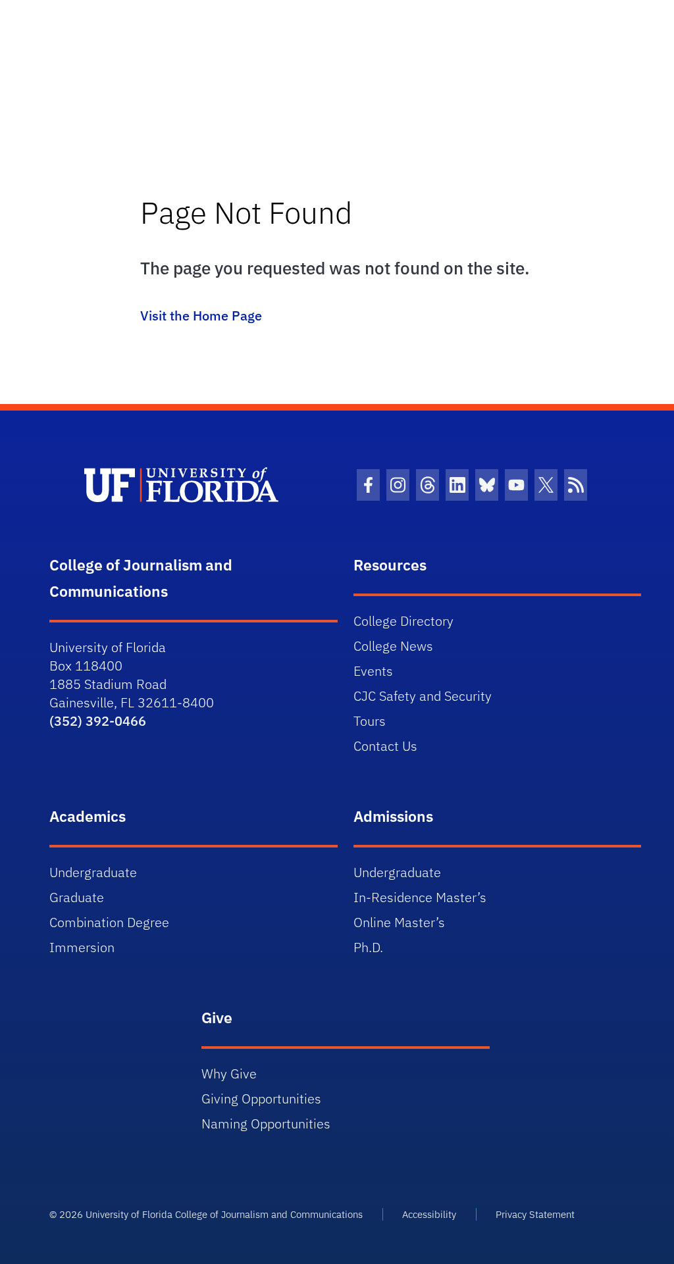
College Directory (403, 621)
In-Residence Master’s (419, 897)
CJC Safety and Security (422, 696)
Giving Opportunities (261, 1098)
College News (393, 646)
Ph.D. (368, 947)
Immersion (82, 947)
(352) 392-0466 (97, 721)
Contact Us (385, 746)
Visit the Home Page (201, 315)
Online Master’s (399, 922)
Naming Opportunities (265, 1123)
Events (373, 671)
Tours (369, 721)
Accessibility (429, 1214)
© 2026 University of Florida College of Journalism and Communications (206, 1214)
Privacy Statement (535, 1214)
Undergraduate (93, 872)
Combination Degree (109, 922)
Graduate (76, 897)
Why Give (229, 1073)
